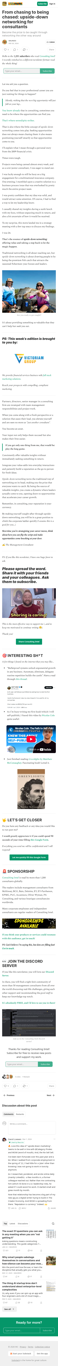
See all (7, 1309)
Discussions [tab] (23, 1223)
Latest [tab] (12, 1223)
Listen (52, 42)
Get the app (42, 1353)
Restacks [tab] (20, 1114)
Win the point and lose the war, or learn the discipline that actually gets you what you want (22, 1268)
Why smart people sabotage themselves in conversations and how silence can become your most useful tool (22, 1260)
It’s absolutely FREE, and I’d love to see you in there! (28, 1003)
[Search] (53, 1223)
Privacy (23, 1347)
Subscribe (42, 4)
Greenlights (34, 759)
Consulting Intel (47, 56)
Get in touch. (8, 948)
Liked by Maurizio (17, 1142)
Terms (30, 1347)
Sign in (52, 4)
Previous (10, 1095)
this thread (21, 679)
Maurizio (12, 41)
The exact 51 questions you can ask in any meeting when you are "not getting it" (22, 1234)
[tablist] (13, 1114)
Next (49, 1095)
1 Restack (26, 1077)
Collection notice (42, 1347)
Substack (16, 1360)
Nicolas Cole (48, 715)
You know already (11, 110)
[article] (29, 1241)
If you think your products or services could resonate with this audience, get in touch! (29, 936)
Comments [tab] (8, 1114)
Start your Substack (22, 1353)
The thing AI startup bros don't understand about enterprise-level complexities (22, 1286)
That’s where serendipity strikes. (18, 120)
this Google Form (39, 840)
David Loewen (14, 1139)
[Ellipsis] (54, 1139)
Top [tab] (5, 1223)
